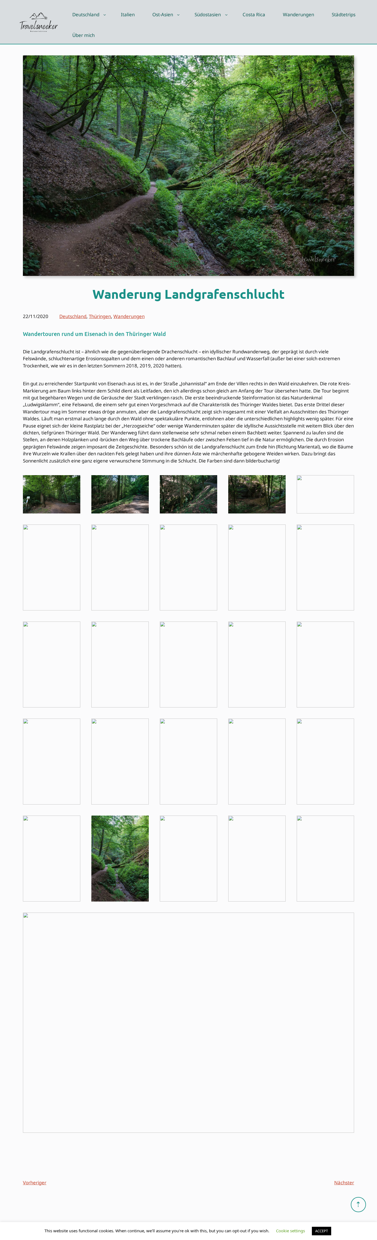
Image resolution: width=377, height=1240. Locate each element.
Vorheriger (34, 1182)
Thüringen (100, 316)
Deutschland (72, 316)
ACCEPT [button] (321, 1230)
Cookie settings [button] (290, 1230)
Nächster (344, 1182)
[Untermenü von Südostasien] (226, 14)
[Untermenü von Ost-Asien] (178, 14)
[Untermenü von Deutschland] (104, 14)
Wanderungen (129, 316)
